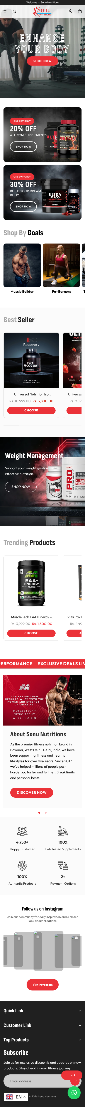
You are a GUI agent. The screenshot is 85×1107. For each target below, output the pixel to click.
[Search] (14, 11)
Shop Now (42, 61)
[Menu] (5, 11)
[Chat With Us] (74, 1092)
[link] (42, 134)
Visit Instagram (43, 984)
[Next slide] (77, 272)
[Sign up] (75, 1081)
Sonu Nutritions (47, 1096)
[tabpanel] (42, 472)
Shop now (21, 486)
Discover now (32, 792)
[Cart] (80, 11)
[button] (39, 813)
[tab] (42, 511)
